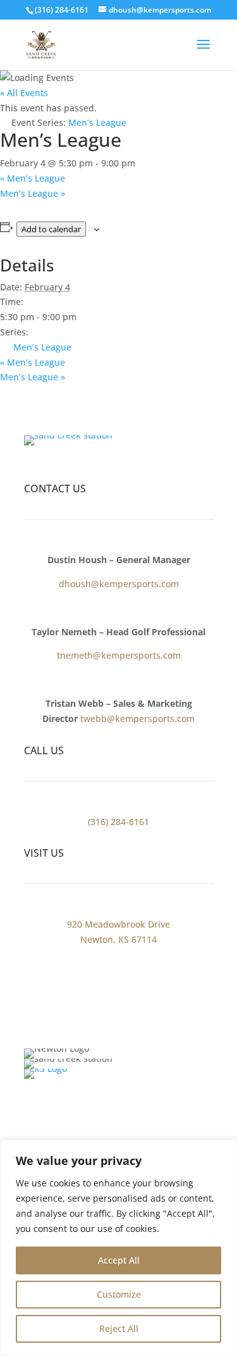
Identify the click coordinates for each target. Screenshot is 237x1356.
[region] (118, 1248)
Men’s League (32, 178)
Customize (119, 1294)
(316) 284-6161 (61, 9)
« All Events (24, 93)
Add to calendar (51, 229)
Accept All (119, 1260)
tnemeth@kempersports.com (119, 655)
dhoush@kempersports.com (119, 584)
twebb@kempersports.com (137, 718)
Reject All (118, 1328)
